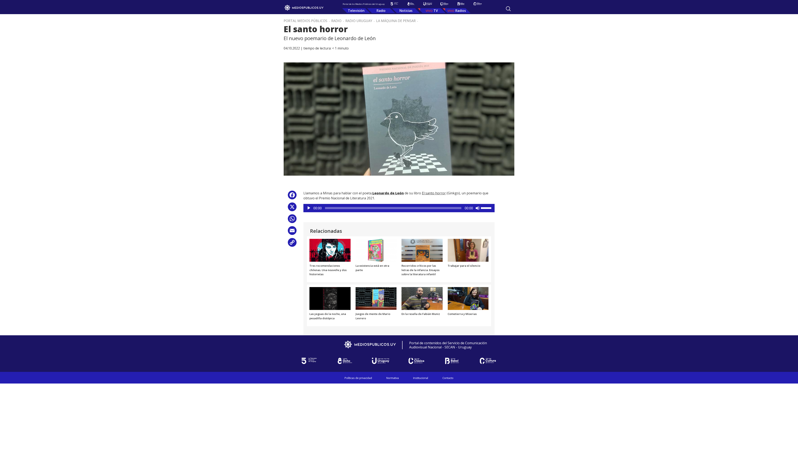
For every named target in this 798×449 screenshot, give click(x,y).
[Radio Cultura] (477, 3)
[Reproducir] (309, 208)
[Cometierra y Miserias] (468, 298)
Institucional (420, 378)
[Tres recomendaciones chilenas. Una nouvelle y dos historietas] (330, 250)
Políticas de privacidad (358, 378)
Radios (460, 10)
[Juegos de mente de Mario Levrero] (376, 298)
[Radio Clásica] (444, 3)
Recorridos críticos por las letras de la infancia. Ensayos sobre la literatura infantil (420, 270)
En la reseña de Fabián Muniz (420, 314)
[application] (399, 208)
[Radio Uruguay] (427, 3)
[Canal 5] (394, 3)
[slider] (487, 207)
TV (435, 10)
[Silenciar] (477, 208)
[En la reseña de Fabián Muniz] (422, 298)
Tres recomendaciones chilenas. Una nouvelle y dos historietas (328, 270)
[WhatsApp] (292, 220)
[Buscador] (508, 8)
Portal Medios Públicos (305, 21)
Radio (381, 10)
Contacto (447, 378)
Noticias (406, 10)
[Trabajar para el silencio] (468, 250)
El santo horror (434, 193)
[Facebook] (292, 196)
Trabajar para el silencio (464, 266)
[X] (292, 208)
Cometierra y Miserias (462, 314)
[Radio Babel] (461, 3)
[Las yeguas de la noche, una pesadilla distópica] (330, 298)
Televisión (356, 10)
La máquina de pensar (396, 21)
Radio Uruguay (358, 21)
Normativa (392, 378)
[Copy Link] (292, 244)
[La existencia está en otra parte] (376, 250)
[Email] (292, 232)
